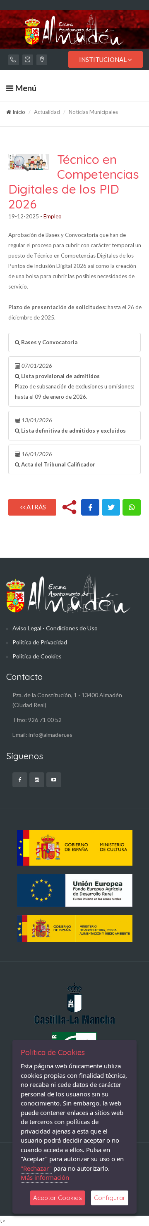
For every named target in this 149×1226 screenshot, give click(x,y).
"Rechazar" (36, 1168)
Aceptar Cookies (57, 1198)
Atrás (35, 507)
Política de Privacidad (39, 642)
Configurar (109, 1198)
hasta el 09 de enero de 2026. (74, 381)
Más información (45, 1177)
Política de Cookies (37, 656)
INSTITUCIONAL (103, 59)
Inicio (18, 112)
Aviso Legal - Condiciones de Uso (55, 628)
